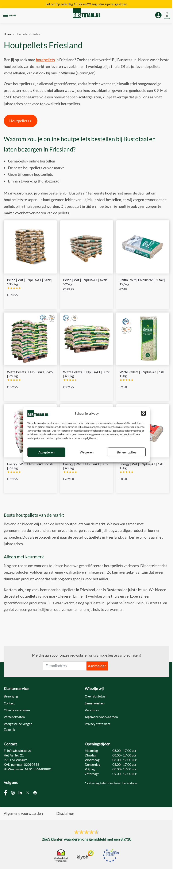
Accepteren (46, 452)
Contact (9, 703)
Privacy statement (98, 724)
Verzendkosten (14, 717)
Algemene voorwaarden (101, 717)
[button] (143, 413)
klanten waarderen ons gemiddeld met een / (86, 839)
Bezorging (11, 696)
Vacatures (92, 710)
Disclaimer (65, 813)
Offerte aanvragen (17, 710)
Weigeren (86, 452)
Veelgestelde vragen (18, 724)
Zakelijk (9, 729)
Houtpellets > (20, 120)
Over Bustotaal (95, 696)
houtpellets (45, 59)
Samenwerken (94, 703)
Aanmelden (97, 666)
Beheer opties (126, 452)
